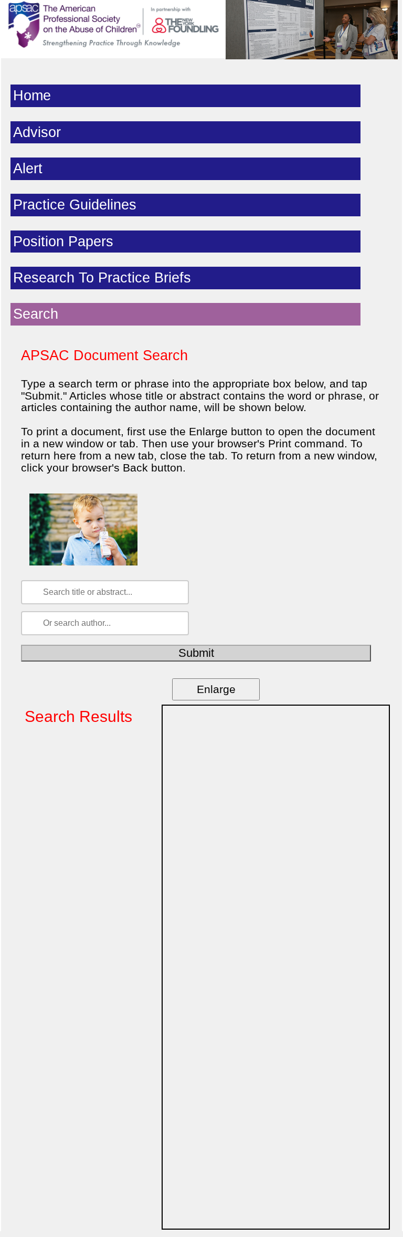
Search (35, 314)
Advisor (37, 132)
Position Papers (63, 241)
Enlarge (216, 689)
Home (32, 95)
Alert (28, 168)
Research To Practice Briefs (102, 278)
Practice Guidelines (74, 205)
